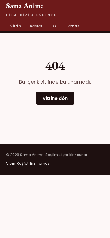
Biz (54, 25)
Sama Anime (31, 9)
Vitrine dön (55, 98)
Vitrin (15, 25)
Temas (72, 25)
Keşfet (36, 25)
